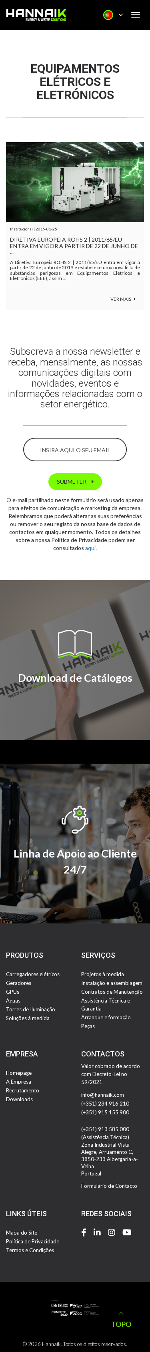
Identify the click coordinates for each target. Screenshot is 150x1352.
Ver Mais (121, 299)
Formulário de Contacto (109, 1186)
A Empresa (18, 1081)
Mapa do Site (21, 1232)
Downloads (19, 1099)
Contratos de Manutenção (112, 992)
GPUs (12, 992)
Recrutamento (22, 1090)
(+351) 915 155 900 (105, 1112)
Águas (13, 1000)
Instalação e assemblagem (111, 983)
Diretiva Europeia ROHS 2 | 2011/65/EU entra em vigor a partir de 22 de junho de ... (74, 245)
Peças (88, 1026)
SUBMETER (72, 481)
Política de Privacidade (32, 1241)
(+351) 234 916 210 (105, 1103)
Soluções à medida (28, 1018)
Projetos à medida (102, 974)
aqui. (91, 547)
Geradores (18, 983)
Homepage (19, 1073)
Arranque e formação (106, 1017)
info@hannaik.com (102, 1095)
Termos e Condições (30, 1250)
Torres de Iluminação (30, 1009)
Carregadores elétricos (33, 974)
